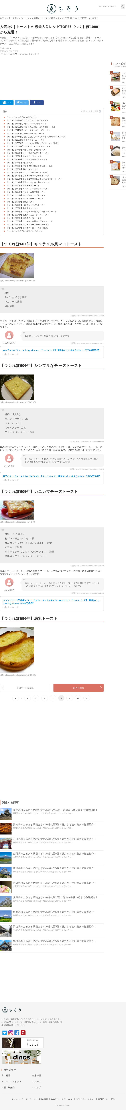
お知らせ (55, 1099)
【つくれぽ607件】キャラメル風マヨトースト (25, 192)
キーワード (30, 1099)
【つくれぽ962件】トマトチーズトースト (23, 156)
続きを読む (78, 688)
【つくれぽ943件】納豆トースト (20, 163)
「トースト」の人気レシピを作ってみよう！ (25, 231)
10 (78, 698)
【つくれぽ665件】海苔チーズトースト (23, 185)
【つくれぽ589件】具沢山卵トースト (22, 208)
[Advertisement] (52, 77)
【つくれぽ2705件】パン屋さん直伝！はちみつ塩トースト (31, 127)
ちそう (3, 18)
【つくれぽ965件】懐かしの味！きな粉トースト (26, 150)
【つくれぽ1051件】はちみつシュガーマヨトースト (28, 146)
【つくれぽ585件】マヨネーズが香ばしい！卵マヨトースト (31, 212)
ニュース (36, 1081)
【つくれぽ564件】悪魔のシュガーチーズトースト (27, 215)
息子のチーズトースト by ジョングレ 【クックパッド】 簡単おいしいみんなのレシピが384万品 (50, 476)
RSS (112, 1099)
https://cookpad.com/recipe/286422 (20, 281)
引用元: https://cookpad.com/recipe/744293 (87, 566)
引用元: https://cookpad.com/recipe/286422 (87, 316)
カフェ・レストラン (11, 1081)
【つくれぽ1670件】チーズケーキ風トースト (25, 133)
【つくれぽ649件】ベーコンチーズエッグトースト (27, 189)
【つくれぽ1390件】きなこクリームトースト (25, 140)
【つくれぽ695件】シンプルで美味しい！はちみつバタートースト (34, 179)
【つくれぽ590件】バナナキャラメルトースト (25, 205)
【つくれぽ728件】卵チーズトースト (22, 169)
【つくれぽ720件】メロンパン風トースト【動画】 (27, 172)
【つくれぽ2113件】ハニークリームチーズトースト (28, 130)
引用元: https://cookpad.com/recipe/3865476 (87, 441)
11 (86, 698)
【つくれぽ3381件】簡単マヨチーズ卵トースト (26, 124)
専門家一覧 (102, 1099)
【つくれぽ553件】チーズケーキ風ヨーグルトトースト (29, 221)
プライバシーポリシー (85, 1099)
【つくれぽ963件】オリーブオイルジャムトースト (27, 153)
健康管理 (36, 1075)
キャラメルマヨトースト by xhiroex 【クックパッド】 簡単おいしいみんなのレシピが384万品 (49, 350)
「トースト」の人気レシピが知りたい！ (23, 117)
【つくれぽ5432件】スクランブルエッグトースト (27, 120)
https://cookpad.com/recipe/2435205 (20, 675)
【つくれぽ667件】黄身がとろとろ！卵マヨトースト (28, 182)
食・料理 (13, 18)
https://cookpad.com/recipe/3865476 (20, 402)
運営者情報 (43, 1099)
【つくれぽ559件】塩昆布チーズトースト (23, 218)
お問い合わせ (67, 1099)
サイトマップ (17, 1099)
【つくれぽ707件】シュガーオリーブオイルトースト (28, 176)
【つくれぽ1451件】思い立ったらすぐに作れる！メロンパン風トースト (36, 137)
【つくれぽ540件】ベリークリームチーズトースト (27, 224)
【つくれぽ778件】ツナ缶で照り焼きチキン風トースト (29, 166)
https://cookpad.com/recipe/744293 (20, 522)
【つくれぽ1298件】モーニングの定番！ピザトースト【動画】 (32, 143)
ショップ (36, 1087)
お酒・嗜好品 (8, 1087)
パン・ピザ (24, 18)
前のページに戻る (25, 688)
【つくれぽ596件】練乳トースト (20, 202)
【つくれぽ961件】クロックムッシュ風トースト (26, 159)
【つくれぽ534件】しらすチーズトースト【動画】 (27, 228)
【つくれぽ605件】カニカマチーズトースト (24, 199)
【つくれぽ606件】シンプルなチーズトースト (25, 195)
